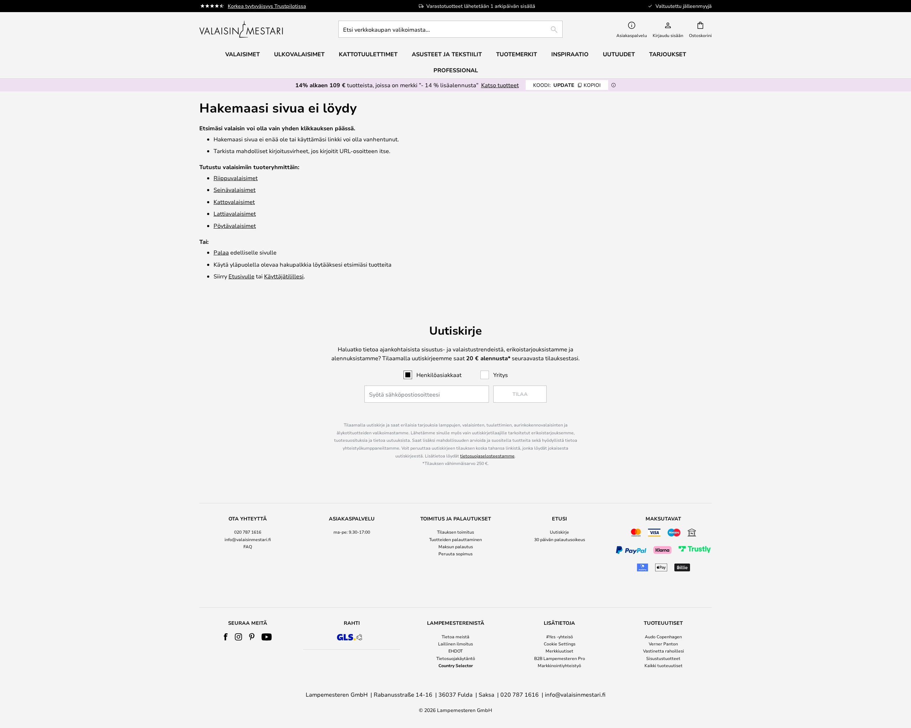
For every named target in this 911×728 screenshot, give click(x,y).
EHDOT (455, 651)
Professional (455, 70)
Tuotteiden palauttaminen (455, 539)
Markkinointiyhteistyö (559, 665)
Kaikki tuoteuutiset (663, 665)
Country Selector (455, 665)
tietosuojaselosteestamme (487, 456)
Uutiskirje (559, 532)
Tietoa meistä (455, 636)
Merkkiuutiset (559, 651)
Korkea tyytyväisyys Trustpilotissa (267, 5)
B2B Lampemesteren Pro (559, 658)
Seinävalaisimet (235, 189)
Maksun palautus (455, 546)
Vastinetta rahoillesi (663, 651)
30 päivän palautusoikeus (559, 539)
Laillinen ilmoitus (455, 643)
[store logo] (241, 29)
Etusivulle (241, 276)
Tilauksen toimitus (455, 532)
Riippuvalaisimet (236, 178)
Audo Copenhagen (663, 636)
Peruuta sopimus (455, 553)
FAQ (247, 546)
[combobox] (450, 29)
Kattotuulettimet (368, 54)
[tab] (247, 545)
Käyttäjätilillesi (284, 276)
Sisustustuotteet (663, 658)
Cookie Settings (559, 643)
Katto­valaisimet (234, 201)
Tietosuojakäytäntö (455, 658)
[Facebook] (226, 636)
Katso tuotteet (500, 85)
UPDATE (567, 85)
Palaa (221, 252)
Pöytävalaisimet (235, 225)
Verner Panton (663, 643)
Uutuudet (619, 54)
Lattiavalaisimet (235, 213)
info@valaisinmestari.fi (248, 539)
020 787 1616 (247, 532)
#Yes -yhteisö (559, 636)
